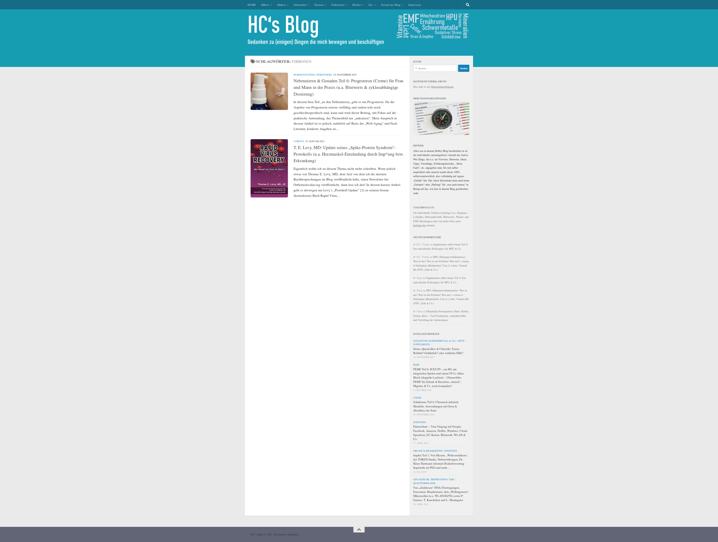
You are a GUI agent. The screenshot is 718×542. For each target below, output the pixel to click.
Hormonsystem (304, 74)
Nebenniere (324, 74)
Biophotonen (439, 479)
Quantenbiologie (424, 483)
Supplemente (421, 344)
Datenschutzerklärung (442, 86)
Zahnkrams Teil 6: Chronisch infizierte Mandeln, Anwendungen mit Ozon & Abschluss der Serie (436, 406)
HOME (252, 5)
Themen (319, 5)
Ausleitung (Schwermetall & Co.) (434, 340)
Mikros (265, 5)
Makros (281, 5)
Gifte (461, 340)
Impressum (414, 5)
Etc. (371, 5)
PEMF (416, 364)
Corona (299, 141)
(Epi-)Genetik (421, 479)
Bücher (356, 5)
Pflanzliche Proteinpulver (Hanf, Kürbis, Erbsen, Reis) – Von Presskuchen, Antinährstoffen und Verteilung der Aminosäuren (441, 316)
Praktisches (338, 5)
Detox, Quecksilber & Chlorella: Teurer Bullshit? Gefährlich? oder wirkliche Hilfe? (438, 351)
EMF (451, 479)
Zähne (417, 397)
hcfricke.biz (419, 225)
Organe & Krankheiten (428, 450)
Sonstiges (419, 422)
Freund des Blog (390, 5)
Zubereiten (300, 5)
